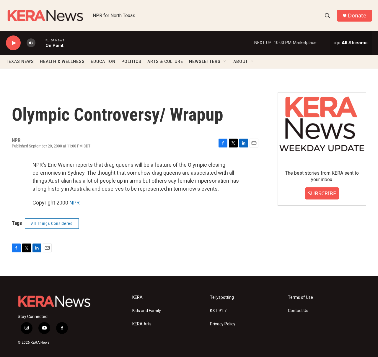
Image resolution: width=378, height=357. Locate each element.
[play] (13, 43)
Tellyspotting (222, 297)
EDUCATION (103, 61)
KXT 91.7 (218, 311)
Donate (357, 15)
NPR (74, 202)
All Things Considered (52, 223)
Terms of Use (300, 297)
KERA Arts (141, 324)
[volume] (31, 43)
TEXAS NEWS (20, 61)
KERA (137, 297)
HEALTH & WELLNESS (62, 61)
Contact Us (298, 311)
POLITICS (131, 61)
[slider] (40, 43)
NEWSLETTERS (205, 61)
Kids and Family (146, 311)
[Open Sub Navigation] (225, 61)
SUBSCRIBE (322, 193)
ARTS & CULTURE (165, 61)
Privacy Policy (222, 324)
